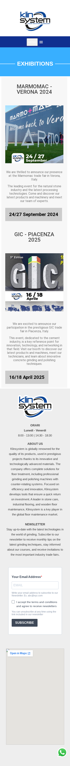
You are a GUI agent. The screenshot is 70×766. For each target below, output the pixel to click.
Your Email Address (26, 577)
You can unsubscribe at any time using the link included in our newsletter (34, 613)
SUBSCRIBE (24, 622)
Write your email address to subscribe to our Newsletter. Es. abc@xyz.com (35, 594)
